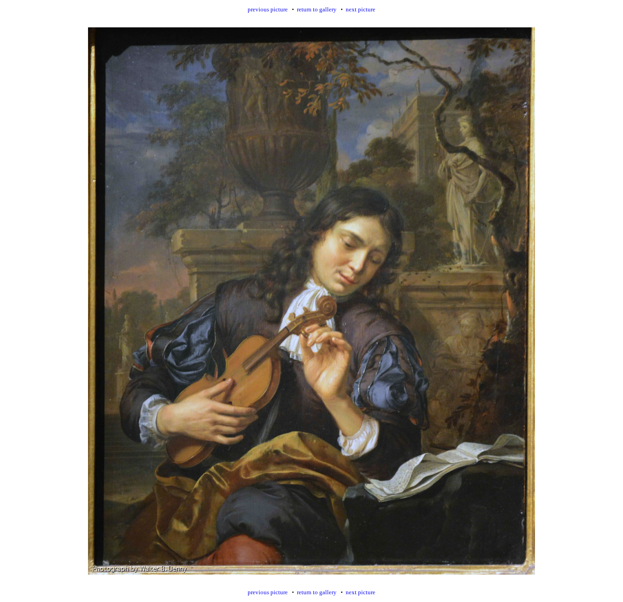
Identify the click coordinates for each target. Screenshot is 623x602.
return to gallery (317, 9)
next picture (360, 9)
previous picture (268, 9)
